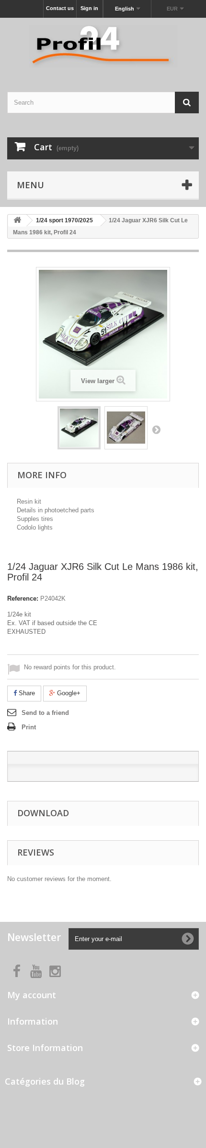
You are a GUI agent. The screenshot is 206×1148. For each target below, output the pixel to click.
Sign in (89, 8)
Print (29, 727)
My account (31, 995)
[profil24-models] (103, 46)
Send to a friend (45, 712)
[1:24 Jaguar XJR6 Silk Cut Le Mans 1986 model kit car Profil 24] (79, 428)
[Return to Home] (17, 221)
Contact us (60, 8)
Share (26, 693)
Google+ (67, 693)
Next (156, 429)
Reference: (22, 598)
